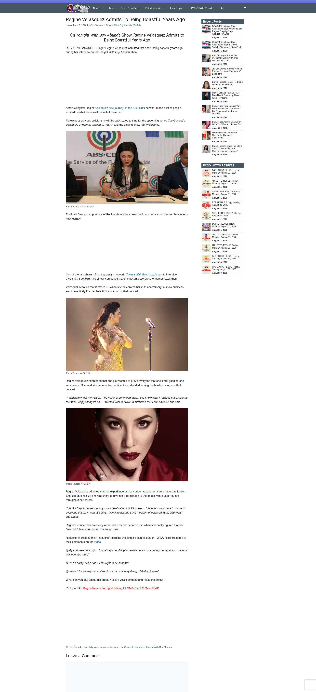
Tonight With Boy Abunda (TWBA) (123, 25)
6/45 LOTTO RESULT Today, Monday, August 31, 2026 (226, 171)
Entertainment (152, 8)
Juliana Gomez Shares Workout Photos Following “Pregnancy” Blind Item (227, 71)
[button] (222, 8)
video (97, 541)
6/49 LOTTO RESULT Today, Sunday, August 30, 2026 (226, 268)
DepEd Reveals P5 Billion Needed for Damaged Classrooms (224, 135)
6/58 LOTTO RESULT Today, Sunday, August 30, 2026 (226, 257)
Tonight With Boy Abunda (159, 647)
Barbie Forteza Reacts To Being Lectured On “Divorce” (227, 83)
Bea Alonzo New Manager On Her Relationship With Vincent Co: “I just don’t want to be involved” (226, 110)
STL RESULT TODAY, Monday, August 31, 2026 (227, 214)
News (96, 8)
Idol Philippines (91, 647)
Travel (112, 8)
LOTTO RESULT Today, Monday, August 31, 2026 (224, 225)
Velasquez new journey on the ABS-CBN (120, 107)
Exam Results (128, 8)
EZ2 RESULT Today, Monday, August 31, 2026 (226, 203)
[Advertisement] (127, 81)
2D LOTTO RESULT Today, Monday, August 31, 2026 (225, 246)
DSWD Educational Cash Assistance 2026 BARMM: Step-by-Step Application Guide (227, 44)
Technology (176, 8)
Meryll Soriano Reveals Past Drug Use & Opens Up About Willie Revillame (225, 95)
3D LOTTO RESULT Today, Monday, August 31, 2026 (225, 235)
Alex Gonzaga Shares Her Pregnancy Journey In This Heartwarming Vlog (225, 58)
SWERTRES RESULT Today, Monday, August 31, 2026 (226, 192)
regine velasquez (109, 647)
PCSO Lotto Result (201, 8)
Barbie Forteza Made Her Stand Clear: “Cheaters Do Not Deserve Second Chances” (227, 148)
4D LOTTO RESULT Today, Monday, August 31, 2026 (225, 182)
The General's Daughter (132, 647)
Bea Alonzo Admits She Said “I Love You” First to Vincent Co (227, 123)
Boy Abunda (76, 647)
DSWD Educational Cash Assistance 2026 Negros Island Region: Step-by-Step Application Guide (227, 30)
